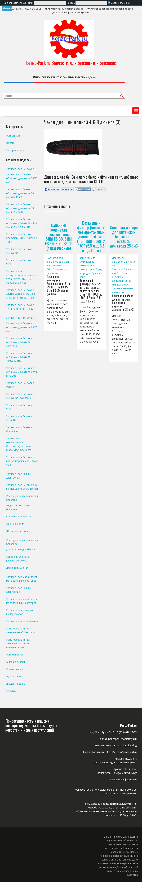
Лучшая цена (13, 676)
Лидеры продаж (15, 683)
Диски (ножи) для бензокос (22, 549)
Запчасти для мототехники (22, 621)
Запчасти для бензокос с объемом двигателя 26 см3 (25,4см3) (21, 193)
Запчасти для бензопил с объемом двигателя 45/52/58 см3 (21, 356)
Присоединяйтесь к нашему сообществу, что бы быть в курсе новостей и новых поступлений (31, 725)
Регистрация (13, 135)
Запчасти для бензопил (20, 317)
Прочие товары (15, 669)
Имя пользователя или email (17, 2)
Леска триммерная (17, 567)
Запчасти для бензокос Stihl (58, 265)
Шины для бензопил (18, 531)
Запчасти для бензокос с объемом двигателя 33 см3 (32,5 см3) (21, 208)
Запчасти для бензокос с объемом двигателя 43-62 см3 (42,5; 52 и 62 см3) (21, 223)
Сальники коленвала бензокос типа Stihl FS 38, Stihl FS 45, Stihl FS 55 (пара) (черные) (58, 236)
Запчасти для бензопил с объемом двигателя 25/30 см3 (21, 327)
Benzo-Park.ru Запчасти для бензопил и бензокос (71, 62)
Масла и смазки (15, 661)
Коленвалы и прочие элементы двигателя (122, 288)
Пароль (71, 2)
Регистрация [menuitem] (29, 8)
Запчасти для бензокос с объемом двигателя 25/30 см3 (21, 178)
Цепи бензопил (15, 523)
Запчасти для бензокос (20, 169)
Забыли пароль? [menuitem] (10, 8)
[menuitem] (71, 3)
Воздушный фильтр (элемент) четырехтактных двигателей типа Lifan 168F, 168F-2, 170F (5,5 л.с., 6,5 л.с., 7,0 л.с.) (91, 236)
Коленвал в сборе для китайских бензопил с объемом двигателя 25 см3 (124, 236)
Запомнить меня (120, 2)
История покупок (16, 150)
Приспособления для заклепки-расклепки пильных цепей (18, 643)
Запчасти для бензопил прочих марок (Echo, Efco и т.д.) (22, 460)
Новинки (11, 691)
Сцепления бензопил (18, 516)
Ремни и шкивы (15, 654)
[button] (135, 110)
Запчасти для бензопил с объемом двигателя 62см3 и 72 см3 (22, 371)
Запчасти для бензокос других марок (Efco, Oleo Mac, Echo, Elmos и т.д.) (20, 293)
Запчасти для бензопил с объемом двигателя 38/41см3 (21, 341)
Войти (10, 142)
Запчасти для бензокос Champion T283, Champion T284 (21, 237)
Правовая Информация (123, 779)
